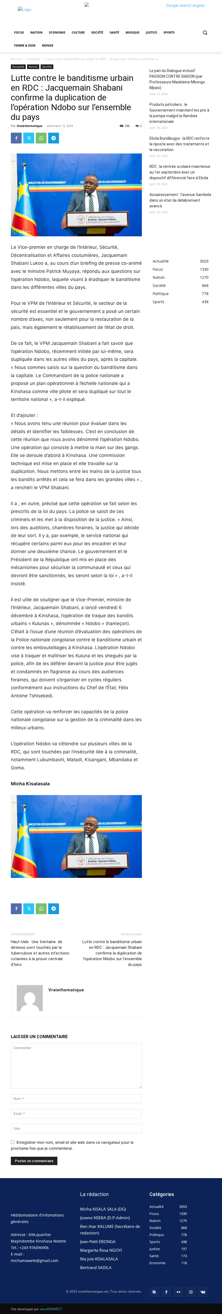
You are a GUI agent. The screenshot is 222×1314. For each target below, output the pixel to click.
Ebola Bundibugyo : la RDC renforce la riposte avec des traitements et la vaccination (179, 144)
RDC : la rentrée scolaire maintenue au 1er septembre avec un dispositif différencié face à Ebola (179, 172)
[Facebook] (16, 138)
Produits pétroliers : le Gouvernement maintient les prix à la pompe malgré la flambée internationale (179, 113)
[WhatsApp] (41, 138)
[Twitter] (28, 138)
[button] (204, 32)
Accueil (16, 59)
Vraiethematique (30, 126)
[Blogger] (154, 1292)
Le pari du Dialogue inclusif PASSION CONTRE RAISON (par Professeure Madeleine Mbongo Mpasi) (177, 79)
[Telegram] (53, 138)
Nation (33, 66)
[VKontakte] (203, 1292)
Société (47, 66)
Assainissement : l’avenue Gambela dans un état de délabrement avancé (180, 200)
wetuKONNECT (51, 1309)
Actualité (33, 59)
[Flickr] (178, 1292)
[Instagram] (190, 1292)
